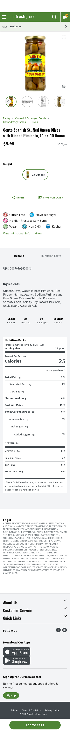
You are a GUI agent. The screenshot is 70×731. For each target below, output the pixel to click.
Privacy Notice (52, 710)
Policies (14, 710)
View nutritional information (22, 233)
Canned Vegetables (14, 122)
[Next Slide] (62, 102)
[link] (50, 197)
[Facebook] (58, 631)
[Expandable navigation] (4, 17)
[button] (54, 17)
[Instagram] (64, 631)
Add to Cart (35, 725)
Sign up (11, 695)
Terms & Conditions (31, 710)
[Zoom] (64, 86)
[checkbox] (64, 37)
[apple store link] (16, 654)
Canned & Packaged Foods (30, 118)
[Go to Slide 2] (27, 102)
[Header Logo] (23, 17)
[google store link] (16, 663)
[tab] (19, 256)
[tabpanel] (35, 377)
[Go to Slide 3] (43, 102)
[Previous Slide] (8, 102)
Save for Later (53, 197)
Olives (34, 122)
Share (20, 197)
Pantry (6, 118)
